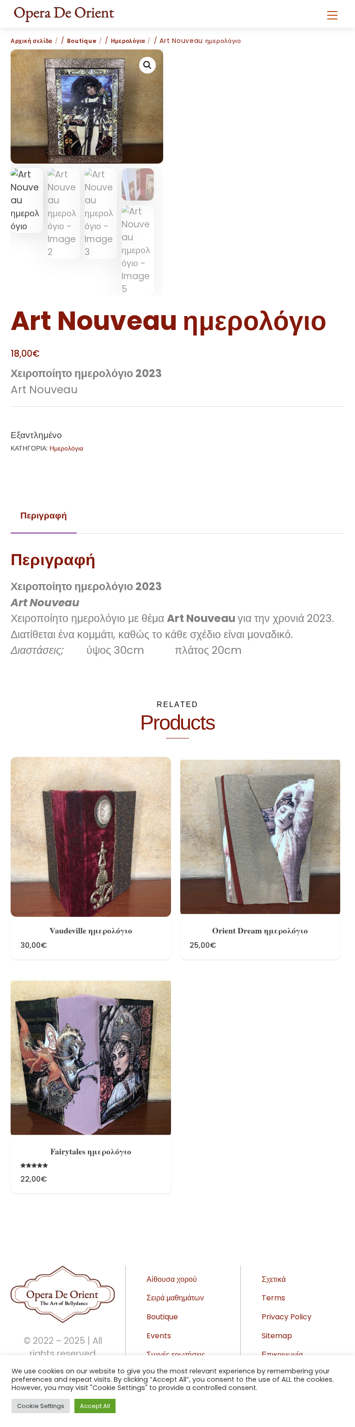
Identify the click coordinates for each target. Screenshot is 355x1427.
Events (159, 1335)
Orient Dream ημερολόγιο (260, 930)
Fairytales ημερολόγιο (90, 1151)
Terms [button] (273, 1298)
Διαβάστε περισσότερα (90, 826)
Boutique (82, 41)
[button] (147, 65)
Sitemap (277, 1335)
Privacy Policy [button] (287, 1316)
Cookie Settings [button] (40, 1406)
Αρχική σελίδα (31, 41)
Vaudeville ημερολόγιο (90, 930)
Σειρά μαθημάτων (175, 1298)
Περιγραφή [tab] (43, 515)
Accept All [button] (95, 1406)
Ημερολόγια (128, 41)
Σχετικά (274, 1279)
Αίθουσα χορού (172, 1279)
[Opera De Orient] (64, 11)
